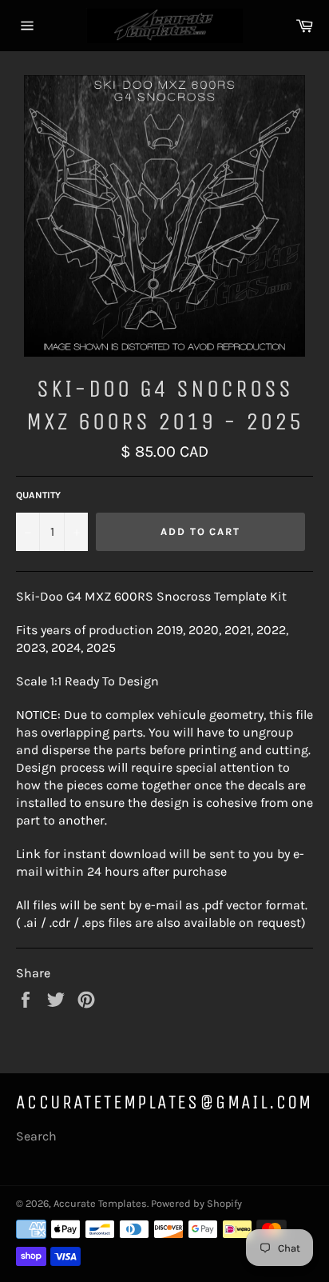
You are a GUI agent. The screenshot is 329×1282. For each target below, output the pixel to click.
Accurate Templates (100, 1203)
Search (36, 1136)
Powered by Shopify (196, 1203)
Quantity (38, 495)
